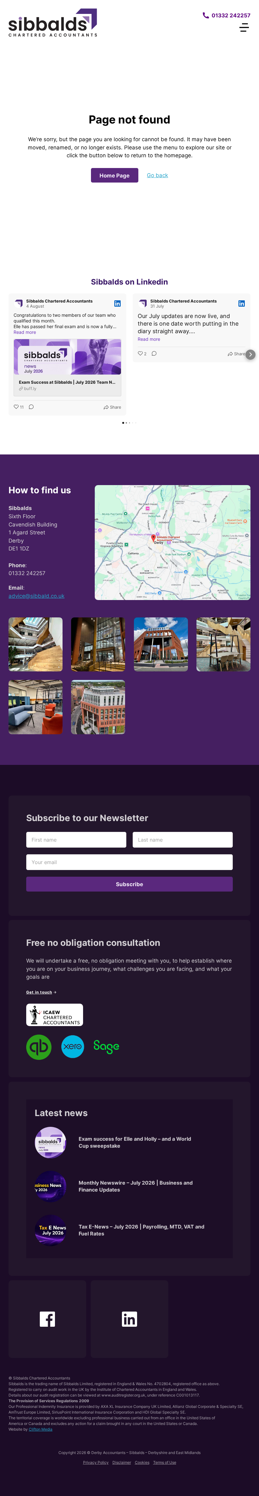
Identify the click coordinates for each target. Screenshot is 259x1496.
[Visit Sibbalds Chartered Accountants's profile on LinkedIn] (20, 303)
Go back (157, 175)
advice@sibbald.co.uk (36, 595)
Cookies (142, 1462)
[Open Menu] (244, 27)
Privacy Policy (96, 1462)
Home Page (114, 175)
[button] (8, 355)
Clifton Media (40, 1429)
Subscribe (129, 884)
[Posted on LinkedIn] (117, 303)
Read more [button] (25, 332)
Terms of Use (164, 1462)
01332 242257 (231, 15)
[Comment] (29, 407)
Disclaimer (121, 1462)
